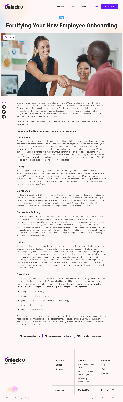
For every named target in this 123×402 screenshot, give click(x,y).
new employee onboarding (89, 335)
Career (58, 365)
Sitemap (90, 398)
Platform (60, 7)
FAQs (103, 369)
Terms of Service (112, 398)
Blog (103, 365)
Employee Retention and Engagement (86, 373)
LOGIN (95, 7)
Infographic (105, 373)
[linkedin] (113, 390)
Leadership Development (83, 380)
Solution (71, 7)
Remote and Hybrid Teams (86, 366)
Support (59, 369)
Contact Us (83, 390)
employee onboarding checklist (58, 335)
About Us (59, 390)
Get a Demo (109, 7)
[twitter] (107, 390)
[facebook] (102, 390)
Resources (83, 7)
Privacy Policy (100, 398)
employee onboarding (30, 335)
